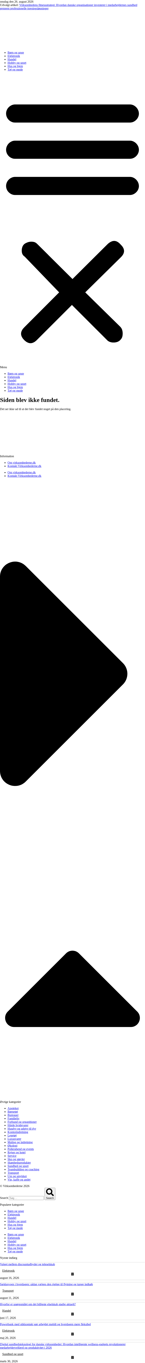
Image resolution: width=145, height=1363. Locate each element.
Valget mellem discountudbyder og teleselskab (27, 1264)
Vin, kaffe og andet (19, 1179)
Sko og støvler (16, 1159)
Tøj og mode (15, 69)
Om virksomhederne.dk (22, 462)
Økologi (12, 1145)
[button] (72, 221)
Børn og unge (16, 52)
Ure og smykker (17, 1176)
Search (4, 1197)
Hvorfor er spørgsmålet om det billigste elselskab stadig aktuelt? (38, 1304)
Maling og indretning (20, 1142)
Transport (13, 1172)
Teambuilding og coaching (23, 1169)
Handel (12, 59)
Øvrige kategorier (10, 1101)
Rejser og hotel (16, 1152)
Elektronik (14, 56)
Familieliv (13, 1118)
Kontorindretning (18, 1132)
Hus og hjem (15, 66)
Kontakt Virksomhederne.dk (24, 466)
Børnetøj (13, 1111)
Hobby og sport (17, 62)
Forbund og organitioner (22, 1121)
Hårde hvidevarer (18, 1125)
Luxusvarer (14, 1138)
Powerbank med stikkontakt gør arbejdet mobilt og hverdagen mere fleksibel (45, 1324)
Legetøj (12, 1135)
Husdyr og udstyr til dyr (22, 1128)
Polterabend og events (21, 1149)
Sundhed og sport (18, 1166)
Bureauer (13, 1115)
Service (12, 1155)
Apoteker (13, 1108)
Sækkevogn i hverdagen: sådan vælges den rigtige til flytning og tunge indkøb (46, 1284)
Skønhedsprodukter (19, 1162)
